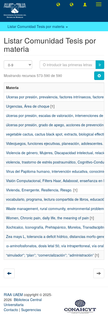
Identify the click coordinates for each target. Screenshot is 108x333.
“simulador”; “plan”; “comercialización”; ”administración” (50, 255)
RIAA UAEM (14, 294)
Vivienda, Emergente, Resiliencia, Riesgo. (39, 189)
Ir (100, 64)
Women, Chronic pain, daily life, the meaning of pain (47, 217)
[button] (58, 4)
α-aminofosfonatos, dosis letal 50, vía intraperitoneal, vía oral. (55, 245)
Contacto (11, 309)
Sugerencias (31, 309)
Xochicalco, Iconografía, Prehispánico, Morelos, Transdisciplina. (56, 227)
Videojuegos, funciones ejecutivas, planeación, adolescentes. (54, 143)
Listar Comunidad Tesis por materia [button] (36, 26)
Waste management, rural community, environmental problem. (55, 208)
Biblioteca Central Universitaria (23, 302)
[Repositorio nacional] (81, 305)
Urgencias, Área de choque (27, 106)
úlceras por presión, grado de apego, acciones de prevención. (55, 124)
